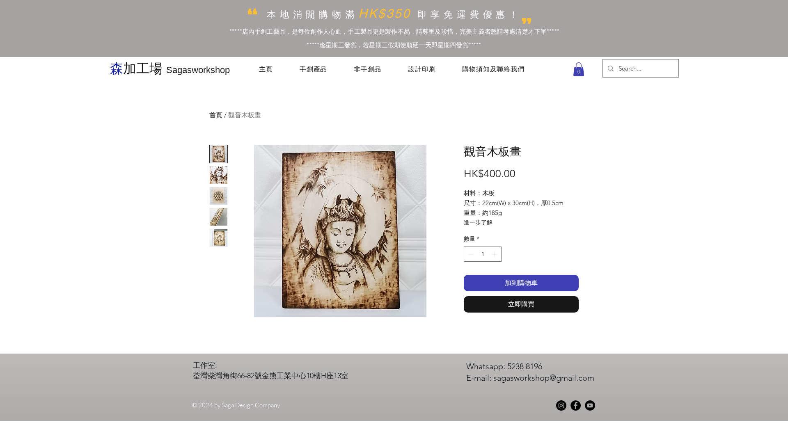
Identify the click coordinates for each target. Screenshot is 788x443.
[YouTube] (590, 405)
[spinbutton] (482, 254)
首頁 (215, 115)
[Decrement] (470, 254)
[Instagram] (561, 405)
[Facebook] (575, 405)
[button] (578, 69)
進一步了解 (478, 222)
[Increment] (495, 254)
